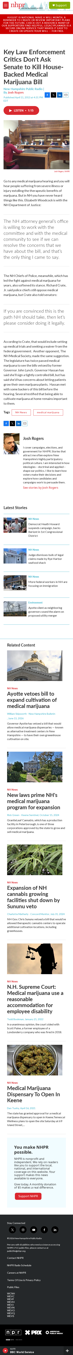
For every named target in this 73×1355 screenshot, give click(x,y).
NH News (21, 412)
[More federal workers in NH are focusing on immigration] (15, 582)
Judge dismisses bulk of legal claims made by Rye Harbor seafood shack (45, 558)
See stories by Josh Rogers (40, 488)
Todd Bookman (15, 1019)
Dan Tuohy (13, 1108)
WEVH (11, 1302)
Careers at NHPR (16, 1272)
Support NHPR (28, 1196)
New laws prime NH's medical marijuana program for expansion (33, 801)
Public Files (13, 1287)
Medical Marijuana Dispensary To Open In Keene (33, 1094)
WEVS (10, 1316)
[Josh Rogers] (11, 443)
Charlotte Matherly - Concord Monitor (28, 913)
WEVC (11, 1296)
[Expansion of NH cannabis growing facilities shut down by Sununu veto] (34, 859)
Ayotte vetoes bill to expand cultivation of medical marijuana (32, 700)
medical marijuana (48, 412)
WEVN (11, 1307)
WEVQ (11, 1313)
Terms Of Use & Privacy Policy (24, 1280)
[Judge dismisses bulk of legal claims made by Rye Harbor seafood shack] (15, 556)
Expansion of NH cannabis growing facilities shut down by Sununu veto (33, 897)
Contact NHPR (15, 1258)
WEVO (11, 1310)
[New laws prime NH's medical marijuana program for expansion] (34, 767)
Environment (35, 602)
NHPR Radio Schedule (19, 1265)
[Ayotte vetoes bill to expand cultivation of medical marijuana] (34, 665)
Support (61, 5)
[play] (5, 1350)
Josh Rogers (16, 92)
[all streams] (68, 1350)
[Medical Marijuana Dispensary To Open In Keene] (34, 1060)
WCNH (11, 1293)
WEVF (10, 1299)
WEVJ (10, 1304)
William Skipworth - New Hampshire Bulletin (31, 713)
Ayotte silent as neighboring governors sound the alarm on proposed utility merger (46, 611)
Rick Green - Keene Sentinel (22, 814)
